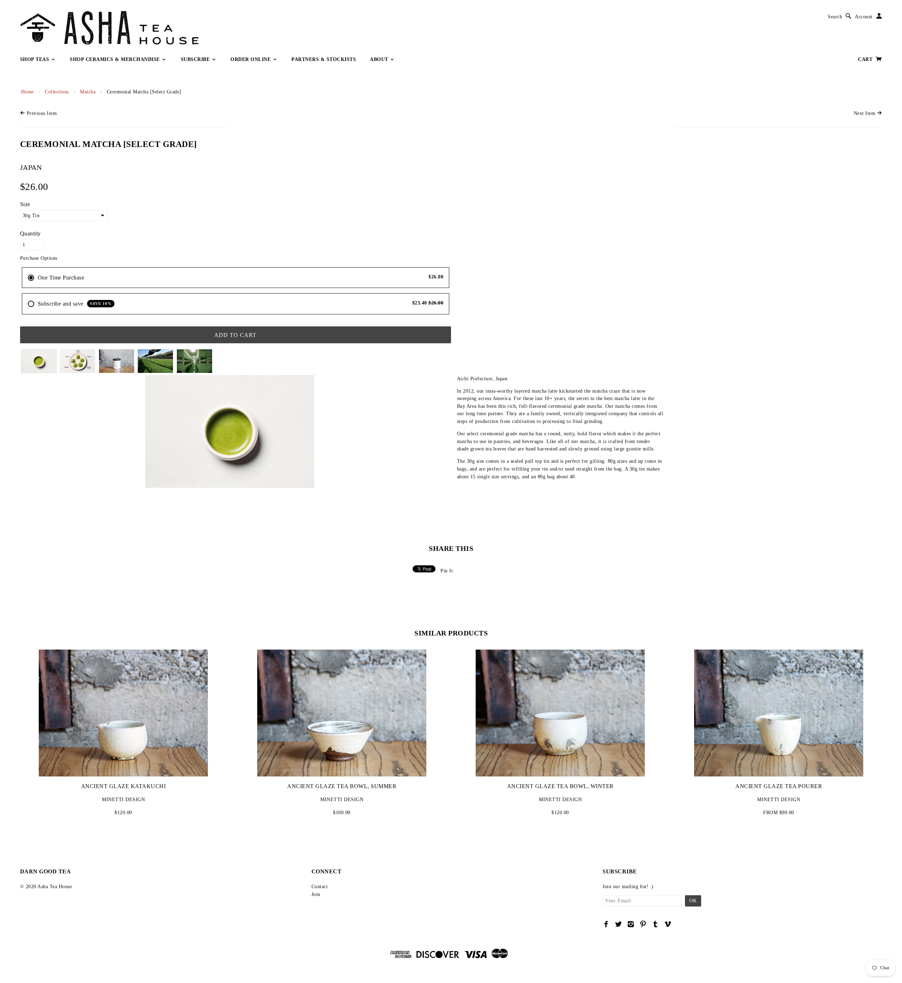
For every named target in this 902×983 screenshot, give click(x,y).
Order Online (251, 59)
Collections (57, 91)
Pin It (446, 570)
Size (25, 204)
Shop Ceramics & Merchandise (115, 59)
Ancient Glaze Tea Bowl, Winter (560, 786)
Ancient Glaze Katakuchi (123, 786)
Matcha (87, 91)
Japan (31, 167)
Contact (319, 886)
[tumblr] (655, 924)
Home (27, 91)
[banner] (161, 28)
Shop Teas (35, 59)
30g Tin (31, 215)
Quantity (30, 233)
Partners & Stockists (323, 59)
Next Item (865, 113)
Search (835, 16)
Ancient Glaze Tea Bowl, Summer (341, 786)
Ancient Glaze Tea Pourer (778, 786)
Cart (866, 59)
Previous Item (41, 113)
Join (315, 894)
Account (864, 16)
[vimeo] (668, 924)
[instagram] (631, 924)
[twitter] (618, 924)
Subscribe (196, 59)
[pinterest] (643, 924)
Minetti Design (123, 799)
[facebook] (606, 924)
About (380, 59)
